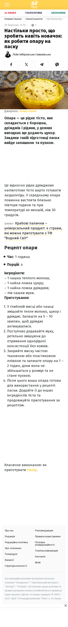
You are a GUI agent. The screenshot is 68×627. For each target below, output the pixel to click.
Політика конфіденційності (45, 543)
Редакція (10, 536)
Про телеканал (13, 548)
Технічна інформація (46, 550)
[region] (34, 618)
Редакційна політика (16, 542)
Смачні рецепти (34, 19)
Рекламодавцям (44, 530)
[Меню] (7, 4)
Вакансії (9, 560)
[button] (11, 64)
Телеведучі (11, 554)
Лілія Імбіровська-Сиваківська (32, 54)
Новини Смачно (13, 19)
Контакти (40, 556)
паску (31, 470)
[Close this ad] (65, 605)
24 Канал (10, 12)
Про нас (9, 530)
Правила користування (47, 536)
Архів (38, 562)
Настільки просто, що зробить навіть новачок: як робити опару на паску (55, 19)
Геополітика (33, 12)
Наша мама (27, 111)
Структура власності (16, 565)
